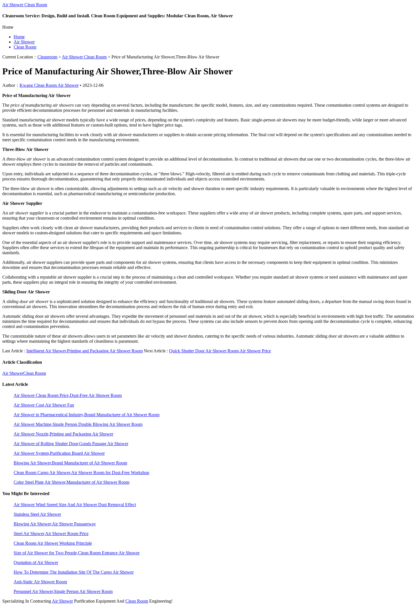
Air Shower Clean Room (24, 4)
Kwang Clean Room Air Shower (49, 85)
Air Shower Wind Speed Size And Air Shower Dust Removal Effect (75, 504)
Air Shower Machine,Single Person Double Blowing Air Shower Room (78, 424)
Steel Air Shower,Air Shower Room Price (51, 533)
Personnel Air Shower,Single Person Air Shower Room (63, 591)
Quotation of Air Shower (36, 562)
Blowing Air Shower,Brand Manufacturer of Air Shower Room (70, 462)
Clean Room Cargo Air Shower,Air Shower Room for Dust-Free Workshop (81, 472)
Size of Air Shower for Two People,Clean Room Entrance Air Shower (77, 552)
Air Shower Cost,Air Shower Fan (44, 405)
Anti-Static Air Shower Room (40, 581)
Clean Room (25, 47)
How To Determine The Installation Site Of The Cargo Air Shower (74, 572)
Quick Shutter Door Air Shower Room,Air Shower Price (220, 350)
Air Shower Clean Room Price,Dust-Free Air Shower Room (68, 395)
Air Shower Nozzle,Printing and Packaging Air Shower (63, 434)
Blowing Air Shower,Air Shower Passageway (55, 523)
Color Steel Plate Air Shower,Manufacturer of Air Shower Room (71, 482)
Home (19, 36)
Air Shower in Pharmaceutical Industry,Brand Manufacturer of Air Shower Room (86, 414)
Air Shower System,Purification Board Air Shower (59, 453)
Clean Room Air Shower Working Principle (53, 543)
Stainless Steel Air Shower (37, 514)
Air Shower (24, 41)
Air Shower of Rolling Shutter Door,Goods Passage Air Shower (71, 443)
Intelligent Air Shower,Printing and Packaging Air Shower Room (84, 350)
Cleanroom (47, 56)
